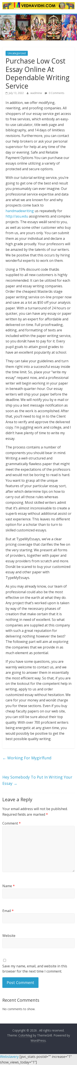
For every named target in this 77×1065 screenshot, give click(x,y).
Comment (11, 823)
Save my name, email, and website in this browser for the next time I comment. (34, 969)
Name (8, 886)
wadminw (36, 93)
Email (8, 910)
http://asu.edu (17, 216)
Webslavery (9, 1056)
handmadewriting (20, 210)
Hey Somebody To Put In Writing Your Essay (37, 780)
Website (8, 935)
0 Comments (56, 93)
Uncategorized (17, 53)
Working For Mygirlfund (26, 757)
